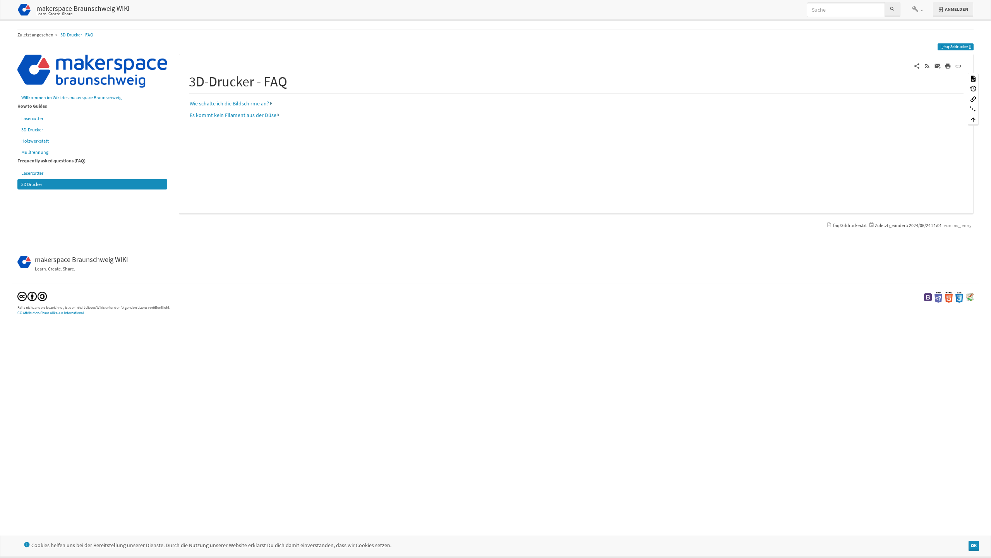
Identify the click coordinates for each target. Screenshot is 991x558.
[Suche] (892, 9)
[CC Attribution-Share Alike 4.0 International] (32, 296)
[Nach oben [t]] (973, 119)
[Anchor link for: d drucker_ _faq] (294, 80)
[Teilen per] (917, 65)
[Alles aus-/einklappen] (973, 109)
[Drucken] (948, 65)
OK (974, 545)
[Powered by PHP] (938, 297)
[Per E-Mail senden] (937, 65)
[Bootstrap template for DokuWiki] (928, 297)
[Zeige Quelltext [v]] (973, 78)
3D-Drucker (32, 130)
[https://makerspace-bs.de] (92, 70)
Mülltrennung (34, 152)
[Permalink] (958, 65)
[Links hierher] (973, 98)
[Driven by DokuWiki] (970, 297)
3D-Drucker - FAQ (76, 35)
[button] (917, 9)
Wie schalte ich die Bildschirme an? (229, 103)
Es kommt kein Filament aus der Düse (233, 115)
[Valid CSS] (959, 297)
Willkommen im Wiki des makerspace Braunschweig (71, 97)
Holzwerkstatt (35, 141)
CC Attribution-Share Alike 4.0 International (50, 312)
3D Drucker (31, 184)
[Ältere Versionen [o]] (973, 88)
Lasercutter (32, 118)
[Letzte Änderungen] (927, 65)
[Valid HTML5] (949, 297)
